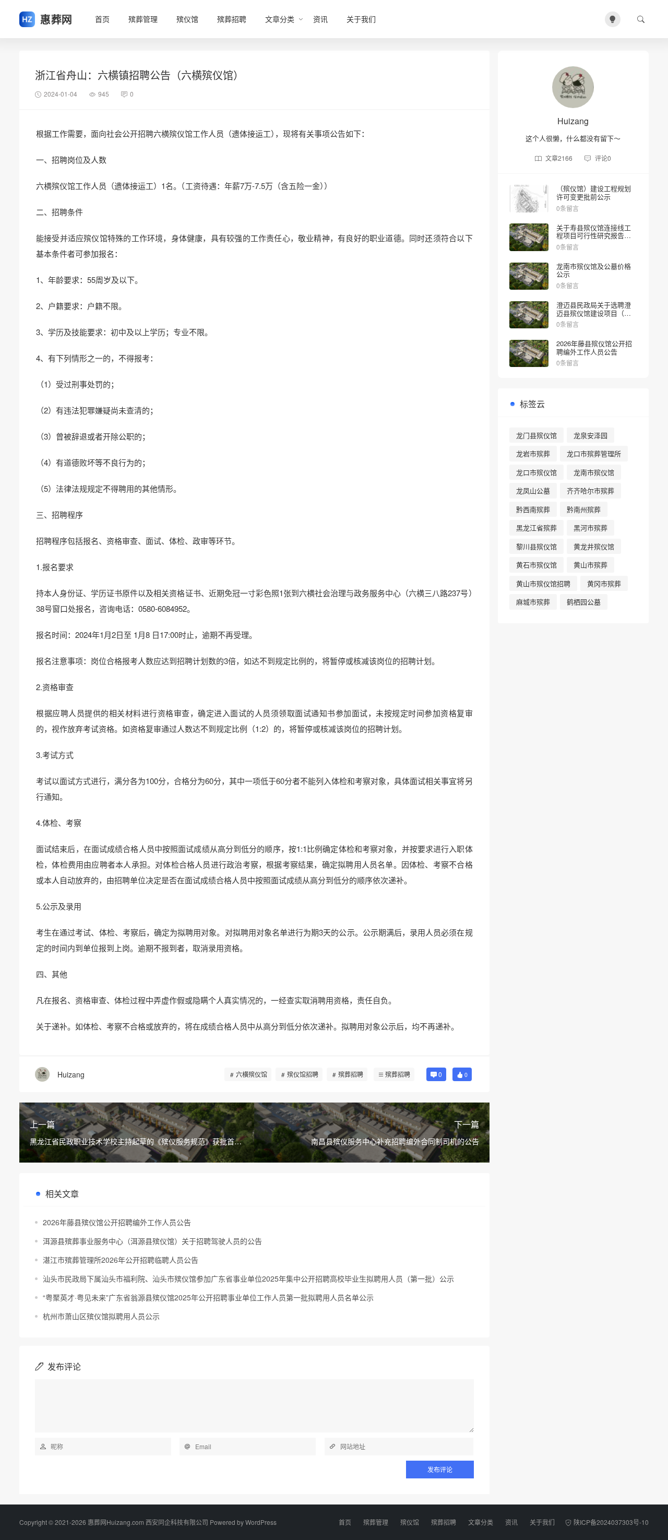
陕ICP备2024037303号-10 (611, 1522)
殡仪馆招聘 (302, 1074)
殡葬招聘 (231, 19)
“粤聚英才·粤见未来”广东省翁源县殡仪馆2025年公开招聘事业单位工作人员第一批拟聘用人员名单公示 (208, 1297)
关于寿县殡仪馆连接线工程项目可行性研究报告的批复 (593, 235)
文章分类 (279, 19)
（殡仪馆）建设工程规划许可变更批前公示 (593, 192)
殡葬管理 (143, 19)
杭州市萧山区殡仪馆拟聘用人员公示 (101, 1316)
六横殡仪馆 (251, 1074)
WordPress (261, 1522)
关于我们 (361, 19)
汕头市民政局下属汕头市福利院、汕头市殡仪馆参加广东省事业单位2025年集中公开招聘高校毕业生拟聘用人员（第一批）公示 (248, 1278)
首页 (102, 19)
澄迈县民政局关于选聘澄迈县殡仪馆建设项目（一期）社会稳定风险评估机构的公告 (593, 317)
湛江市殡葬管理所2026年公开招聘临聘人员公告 (120, 1259)
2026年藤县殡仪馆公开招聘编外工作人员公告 (117, 1222)
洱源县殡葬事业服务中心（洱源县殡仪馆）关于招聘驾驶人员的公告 (152, 1241)
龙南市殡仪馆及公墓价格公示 (593, 270)
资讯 (320, 19)
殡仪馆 (187, 19)
